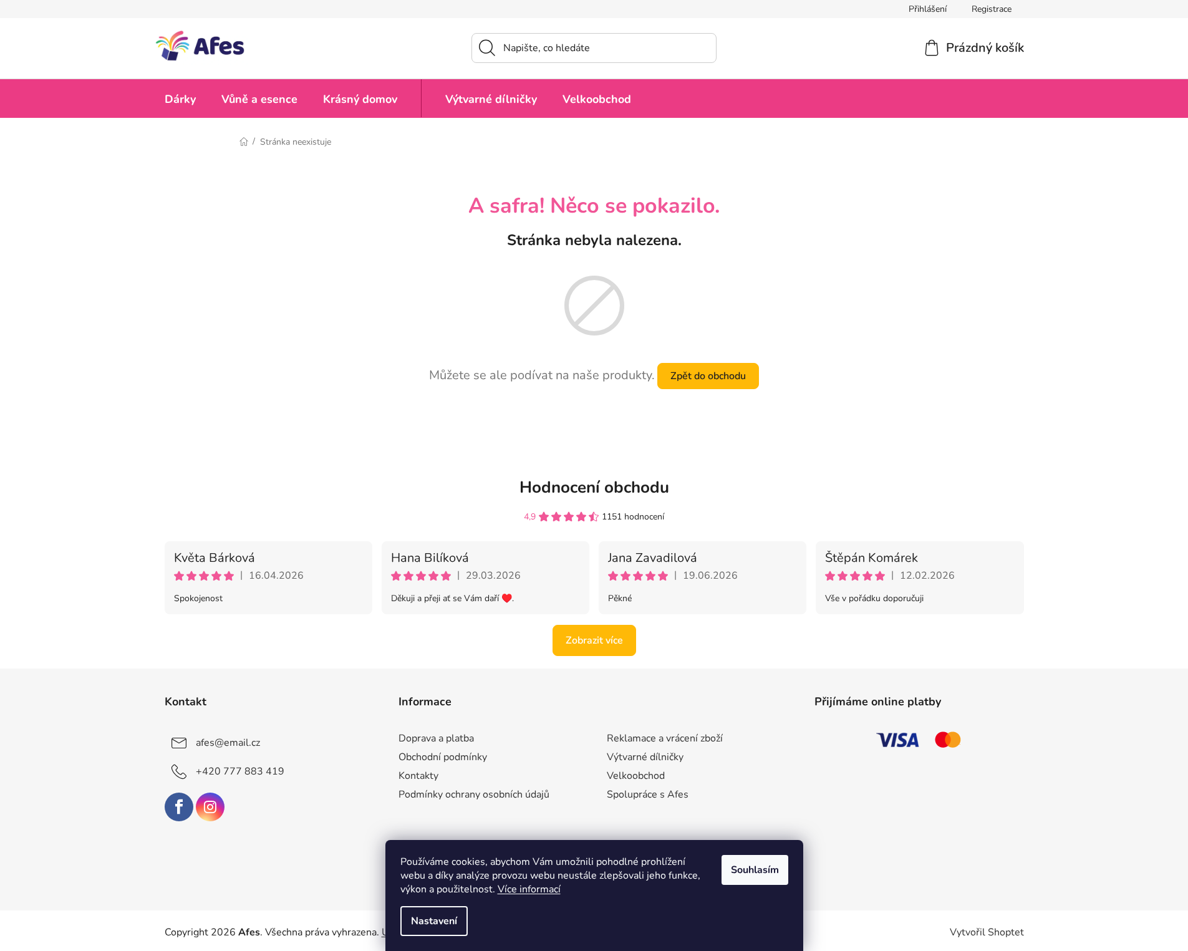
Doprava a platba (436, 738)
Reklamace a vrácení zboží (665, 738)
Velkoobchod (636, 776)
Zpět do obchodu (708, 376)
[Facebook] (179, 807)
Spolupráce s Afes (647, 794)
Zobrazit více (594, 640)
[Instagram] (210, 807)
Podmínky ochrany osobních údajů (473, 794)
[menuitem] (180, 98)
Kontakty (418, 776)
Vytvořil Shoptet (987, 932)
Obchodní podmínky (442, 757)
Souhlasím (755, 870)
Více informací (529, 889)
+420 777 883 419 (240, 771)
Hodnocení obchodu (594, 487)
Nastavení (434, 921)
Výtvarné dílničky (645, 757)
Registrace (992, 9)
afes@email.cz (228, 743)
